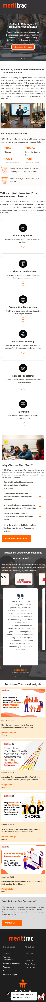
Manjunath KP (7, 785)
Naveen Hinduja (8, 732)
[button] (21, 58)
